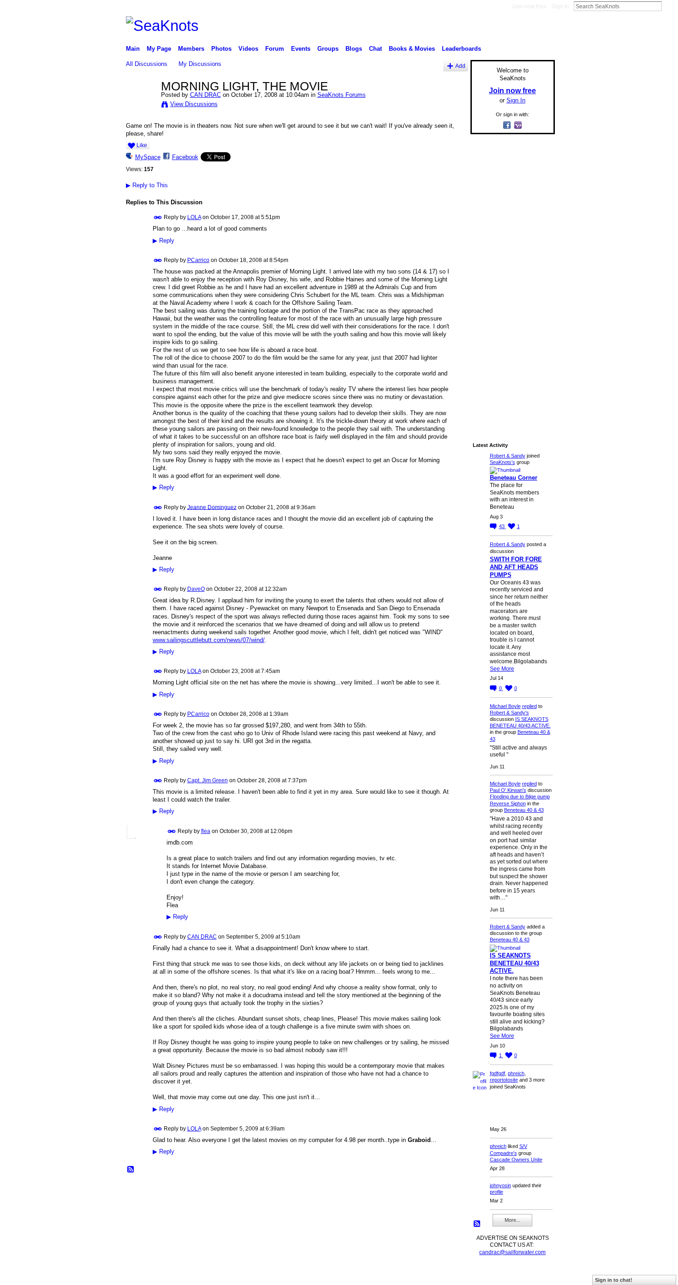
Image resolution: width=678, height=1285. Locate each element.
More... (512, 1220)
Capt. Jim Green (207, 780)
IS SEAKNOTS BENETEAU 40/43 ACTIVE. (514, 963)
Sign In (560, 6)
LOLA (194, 217)
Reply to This (147, 185)
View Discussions (194, 104)
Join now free (529, 6)
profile (496, 1192)
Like (142, 145)
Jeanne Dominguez (212, 507)
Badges (450, 1274)
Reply (163, 241)
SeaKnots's (502, 462)
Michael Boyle (505, 706)
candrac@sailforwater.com (512, 1252)
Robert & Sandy (507, 455)
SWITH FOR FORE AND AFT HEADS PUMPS (516, 567)
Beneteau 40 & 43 (524, 810)
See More (502, 669)
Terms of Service (534, 1274)
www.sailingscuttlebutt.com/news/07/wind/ (209, 640)
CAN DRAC (205, 94)
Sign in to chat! (613, 1280)
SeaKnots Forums (341, 94)
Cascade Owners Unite (516, 1159)
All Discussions (146, 63)
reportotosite (504, 1080)
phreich (516, 1073)
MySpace (148, 157)
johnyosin (500, 1185)
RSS (131, 1170)
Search (669, 6)
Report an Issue (486, 1274)
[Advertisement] (510, 280)
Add (460, 66)
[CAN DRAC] (140, 105)
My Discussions (199, 63)
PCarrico (198, 260)
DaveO (196, 589)
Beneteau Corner (513, 477)
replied (529, 706)
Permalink (158, 217)
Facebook (185, 157)
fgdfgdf (497, 1073)
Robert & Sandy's (509, 712)
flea (205, 831)
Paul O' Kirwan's (508, 790)
